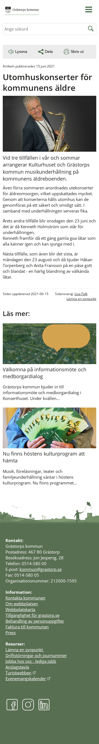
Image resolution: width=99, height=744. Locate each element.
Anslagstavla (17, 667)
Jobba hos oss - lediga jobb (31, 661)
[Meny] (88, 9)
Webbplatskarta (20, 609)
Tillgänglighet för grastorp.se (32, 615)
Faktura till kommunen (27, 626)
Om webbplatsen (22, 603)
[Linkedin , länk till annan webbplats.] (44, 709)
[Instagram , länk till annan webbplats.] (28, 709)
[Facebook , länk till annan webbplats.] (12, 709)
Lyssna (21, 51)
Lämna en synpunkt (81, 298)
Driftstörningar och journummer (36, 655)
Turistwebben (21, 672)
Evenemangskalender (28, 678)
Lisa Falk (81, 293)
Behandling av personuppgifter (35, 621)
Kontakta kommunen (25, 598)
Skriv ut (77, 51)
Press (11, 632)
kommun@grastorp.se (41, 569)
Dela (49, 51)
